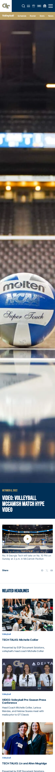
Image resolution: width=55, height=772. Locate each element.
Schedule (22, 16)
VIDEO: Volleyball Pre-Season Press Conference (24, 701)
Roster (33, 16)
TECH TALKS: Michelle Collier (20, 639)
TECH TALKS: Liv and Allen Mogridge (24, 763)
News (51, 16)
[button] (23, 6)
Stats (42, 16)
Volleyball (8, 15)
